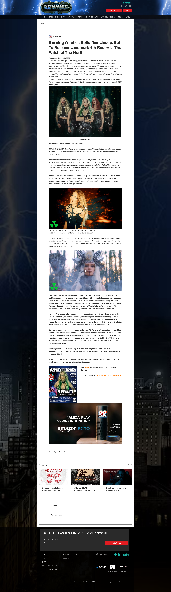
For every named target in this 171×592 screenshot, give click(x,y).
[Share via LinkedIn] (59, 452)
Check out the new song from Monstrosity (116, 489)
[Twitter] (125, 5)
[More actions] (121, 37)
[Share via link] (64, 452)
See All (130, 465)
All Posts (41, 23)
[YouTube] (129, 5)
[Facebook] (121, 5)
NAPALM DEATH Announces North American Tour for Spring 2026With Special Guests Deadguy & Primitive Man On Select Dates (85, 489)
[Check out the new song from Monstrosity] (117, 477)
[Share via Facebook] (50, 452)
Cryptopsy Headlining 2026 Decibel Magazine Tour (53, 489)
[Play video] (85, 208)
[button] (129, 23)
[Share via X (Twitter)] (55, 452)
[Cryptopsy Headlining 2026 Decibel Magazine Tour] (53, 477)
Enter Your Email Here (51, 539)
